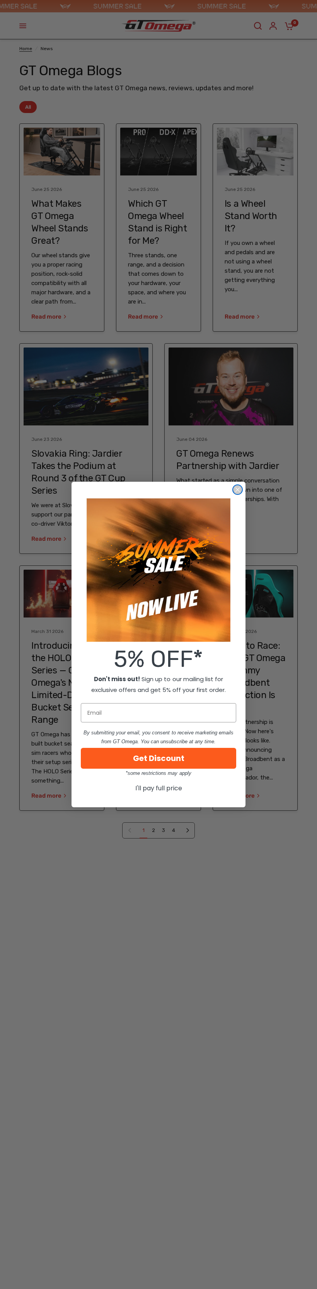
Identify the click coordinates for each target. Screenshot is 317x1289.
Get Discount (158, 758)
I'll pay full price (158, 788)
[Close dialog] (237, 489)
